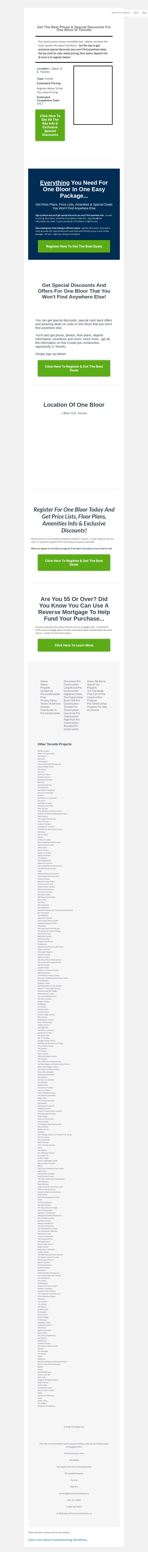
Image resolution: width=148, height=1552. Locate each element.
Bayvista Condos (44, 894)
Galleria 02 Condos (45, 918)
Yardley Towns (43, 1252)
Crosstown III (43, 1155)
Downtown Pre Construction (72, 683)
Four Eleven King (44, 934)
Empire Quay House (45, 941)
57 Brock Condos (44, 840)
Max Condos (42, 1017)
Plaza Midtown (43, 1184)
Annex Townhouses (45, 1236)
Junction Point (43, 1012)
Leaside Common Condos (47, 1286)
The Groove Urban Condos (48, 1346)
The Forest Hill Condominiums (49, 962)
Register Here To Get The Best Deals (74, 246)
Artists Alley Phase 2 (46, 1260)
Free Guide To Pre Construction (50, 711)
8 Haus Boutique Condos (47, 923)
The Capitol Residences (47, 819)
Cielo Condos (43, 816)
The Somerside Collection (48, 1231)
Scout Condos (43, 1121)
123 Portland (43, 761)
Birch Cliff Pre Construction (72, 702)
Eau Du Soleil (43, 834)
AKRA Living (42, 1401)
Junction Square (44, 1343)
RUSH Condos (43, 1382)
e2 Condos (42, 1007)
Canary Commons (44, 855)
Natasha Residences (45, 1223)
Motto (40, 1393)
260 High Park (43, 1028)
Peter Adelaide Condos (47, 1093)
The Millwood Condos (46, 1153)
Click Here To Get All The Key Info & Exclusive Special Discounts (50, 125)
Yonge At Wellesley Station (48, 1380)
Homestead (42, 1103)
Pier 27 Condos (43, 1038)
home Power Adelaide (46, 1174)
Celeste (41, 1348)
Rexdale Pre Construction (71, 727)
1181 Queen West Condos (48, 921)
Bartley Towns (43, 1129)
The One (41, 772)
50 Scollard (42, 1312)
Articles (45, 706)
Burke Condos (43, 1247)
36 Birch (41, 795)
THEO (40, 1200)
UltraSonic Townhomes (47, 1213)
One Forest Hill (43, 1140)
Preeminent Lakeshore (46, 1249)
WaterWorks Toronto (46, 1020)
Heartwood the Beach (46, 1074)
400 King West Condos (46, 897)
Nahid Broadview (44, 973)
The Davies (42, 769)
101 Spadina (42, 1077)
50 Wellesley (43, 1283)
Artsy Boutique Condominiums (49, 811)
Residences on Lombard (47, 798)
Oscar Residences (45, 785)
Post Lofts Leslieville (46, 1072)
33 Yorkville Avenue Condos (48, 975)
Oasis (40, 871)
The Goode (42, 1281)
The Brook (42, 1328)
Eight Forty (42, 1171)
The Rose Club (43, 1035)
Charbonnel (42, 944)
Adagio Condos (43, 1001)
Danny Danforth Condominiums (50, 866)
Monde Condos (43, 965)
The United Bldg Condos (47, 996)
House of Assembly (45, 793)
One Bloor (42, 926)
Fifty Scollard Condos (46, 1218)
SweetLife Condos (45, 1033)
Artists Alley (42, 847)
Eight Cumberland (44, 1330)
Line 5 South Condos (46, 1046)
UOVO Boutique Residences (49, 1273)
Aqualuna (41, 832)
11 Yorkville (42, 1051)
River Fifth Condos (45, 1022)
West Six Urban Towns (46, 881)
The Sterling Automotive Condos (50, 1255)
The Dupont (42, 756)
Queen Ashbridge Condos (48, 1161)
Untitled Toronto (44, 777)
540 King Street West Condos (49, 842)
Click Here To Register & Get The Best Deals (74, 368)
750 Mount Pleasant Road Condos (51, 1168)
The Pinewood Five (45, 1239)
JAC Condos (42, 1048)
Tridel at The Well (44, 824)
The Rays (41, 902)
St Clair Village (43, 1158)
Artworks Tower (44, 983)
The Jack (41, 1299)
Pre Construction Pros (50, 695)
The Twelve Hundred (46, 1101)
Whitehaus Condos (45, 780)
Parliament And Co (45, 1325)
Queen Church (43, 850)
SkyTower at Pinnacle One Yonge (50, 1043)
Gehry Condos (43, 1054)
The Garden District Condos (48, 1257)
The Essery (42, 1307)
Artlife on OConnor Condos (48, 970)
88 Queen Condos (45, 936)
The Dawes (42, 1354)
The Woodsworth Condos (47, 1228)
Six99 (40, 1356)
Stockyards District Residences (50, 1215)
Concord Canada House (47, 1189)
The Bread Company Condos (49, 1069)
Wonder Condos (44, 954)
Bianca (40, 837)
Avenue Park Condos (46, 1119)
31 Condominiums (45, 1265)
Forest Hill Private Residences (49, 764)
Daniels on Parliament (46, 1395)
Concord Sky (42, 1315)
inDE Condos (43, 1116)
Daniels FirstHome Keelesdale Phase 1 (53, 814)
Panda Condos (43, 1009)
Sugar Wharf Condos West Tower (50, 1187)
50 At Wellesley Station (47, 1296)
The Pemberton (44, 1278)
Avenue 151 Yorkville (46, 1080)
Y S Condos (42, 1304)
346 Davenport (43, 905)
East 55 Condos (44, 1262)
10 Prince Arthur (44, 774)
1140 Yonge (42, 1385)
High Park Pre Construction (72, 721)
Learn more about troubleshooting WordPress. (58, 1540)
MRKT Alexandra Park (46, 754)
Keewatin (41, 759)
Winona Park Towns (45, 1244)
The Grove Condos (45, 892)
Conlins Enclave (44, 1268)
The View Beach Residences (49, 928)
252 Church (42, 1338)
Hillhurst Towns (44, 957)
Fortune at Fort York (45, 884)
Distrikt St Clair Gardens (47, 1291)
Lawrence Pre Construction (72, 715)
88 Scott (41, 782)
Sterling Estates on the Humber (50, 986)
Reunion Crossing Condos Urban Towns (53, 978)
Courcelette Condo (45, 1388)
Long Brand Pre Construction (73, 689)
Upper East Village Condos (48, 1067)
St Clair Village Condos (46, 1014)
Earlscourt (41, 1359)
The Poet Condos (44, 1205)
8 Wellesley (42, 1320)
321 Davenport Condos (47, 1114)
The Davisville (43, 787)
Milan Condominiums (46, 889)
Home (44, 681)
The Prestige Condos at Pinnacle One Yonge (55, 1134)
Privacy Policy (48, 700)
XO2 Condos (42, 1333)
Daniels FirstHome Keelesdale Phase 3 (53, 1362)
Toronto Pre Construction (71, 708)
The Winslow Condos (46, 845)
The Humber (42, 1301)
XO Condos (42, 900)
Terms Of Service (50, 703)
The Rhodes (42, 1082)
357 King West (43, 907)
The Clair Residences (46, 1226)
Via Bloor (41, 1132)
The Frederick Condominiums (49, 1294)
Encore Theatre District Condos (50, 1111)
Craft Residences (44, 1372)
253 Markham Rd (44, 861)
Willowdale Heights (45, 952)
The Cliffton (42, 1403)
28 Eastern (42, 1270)
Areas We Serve (96, 681)
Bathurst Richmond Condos (48, 874)
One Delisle (42, 1150)
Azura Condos (43, 1127)
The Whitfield (43, 915)
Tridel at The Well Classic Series (50, 829)
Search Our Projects (121, 12)
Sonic (40, 1148)
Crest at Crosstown (45, 1202)
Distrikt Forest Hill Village (47, 991)
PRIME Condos (43, 751)
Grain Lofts (42, 1377)
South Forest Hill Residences (49, 1364)
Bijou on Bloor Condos (46, 1163)
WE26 (40, 1166)
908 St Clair (42, 1341)
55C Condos (42, 1059)
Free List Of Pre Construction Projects (96, 697)
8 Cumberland (43, 981)
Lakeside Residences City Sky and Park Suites (55, 910)
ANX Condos (42, 1195)
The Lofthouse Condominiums (49, 1061)
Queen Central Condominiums (49, 1192)
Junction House (44, 879)
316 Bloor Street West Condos (49, 960)
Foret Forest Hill (44, 1375)
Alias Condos (43, 808)
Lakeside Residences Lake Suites (51, 947)
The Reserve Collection (47, 1095)
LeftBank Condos (44, 1108)
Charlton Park (43, 1085)
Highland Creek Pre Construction (73, 695)
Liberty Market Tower (46, 767)
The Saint (41, 800)
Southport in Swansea (46, 790)
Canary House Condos (46, 887)
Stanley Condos (44, 949)
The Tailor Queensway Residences (51, 1179)
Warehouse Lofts (44, 1234)
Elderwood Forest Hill (46, 1106)
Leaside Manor (43, 967)
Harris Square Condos (46, 994)
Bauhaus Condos (44, 1221)
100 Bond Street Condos (47, 1056)
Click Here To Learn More (74, 645)
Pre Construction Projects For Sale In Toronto (97, 707)
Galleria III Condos (45, 863)
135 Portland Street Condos (48, 876)
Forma (40, 1369)
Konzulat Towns (44, 1241)
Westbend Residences (46, 1406)
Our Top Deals (95, 690)
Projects (45, 687)
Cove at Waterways (45, 1210)
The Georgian (43, 1351)
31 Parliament (43, 1309)
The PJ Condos (43, 1137)
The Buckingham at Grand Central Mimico (54, 1064)
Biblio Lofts (42, 1098)
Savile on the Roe (44, 853)
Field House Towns (45, 803)
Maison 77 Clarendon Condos (49, 988)
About (136, 12)
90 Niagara (42, 1004)
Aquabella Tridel (44, 1322)
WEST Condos (43, 1142)
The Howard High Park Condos (49, 1275)
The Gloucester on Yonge (47, 1208)
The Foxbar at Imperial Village (49, 931)
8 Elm (40, 1398)
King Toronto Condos (46, 1176)
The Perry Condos (44, 999)
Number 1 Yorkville (45, 1288)
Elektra (40, 1367)
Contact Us (46, 690)
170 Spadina (42, 858)
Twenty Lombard (44, 1090)
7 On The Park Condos (46, 1145)
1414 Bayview (43, 1181)
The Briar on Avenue (46, 1030)
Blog (144, 12)
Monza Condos (43, 821)
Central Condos (43, 939)
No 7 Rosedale (43, 913)
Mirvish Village (43, 1317)
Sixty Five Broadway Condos (49, 1197)
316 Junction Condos (46, 1390)
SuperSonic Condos (45, 1088)
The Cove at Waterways (47, 1335)
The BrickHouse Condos (47, 868)
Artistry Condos (44, 1025)
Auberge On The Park (46, 827)
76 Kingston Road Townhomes (49, 1124)
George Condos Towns (46, 1041)
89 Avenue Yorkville (45, 806)
